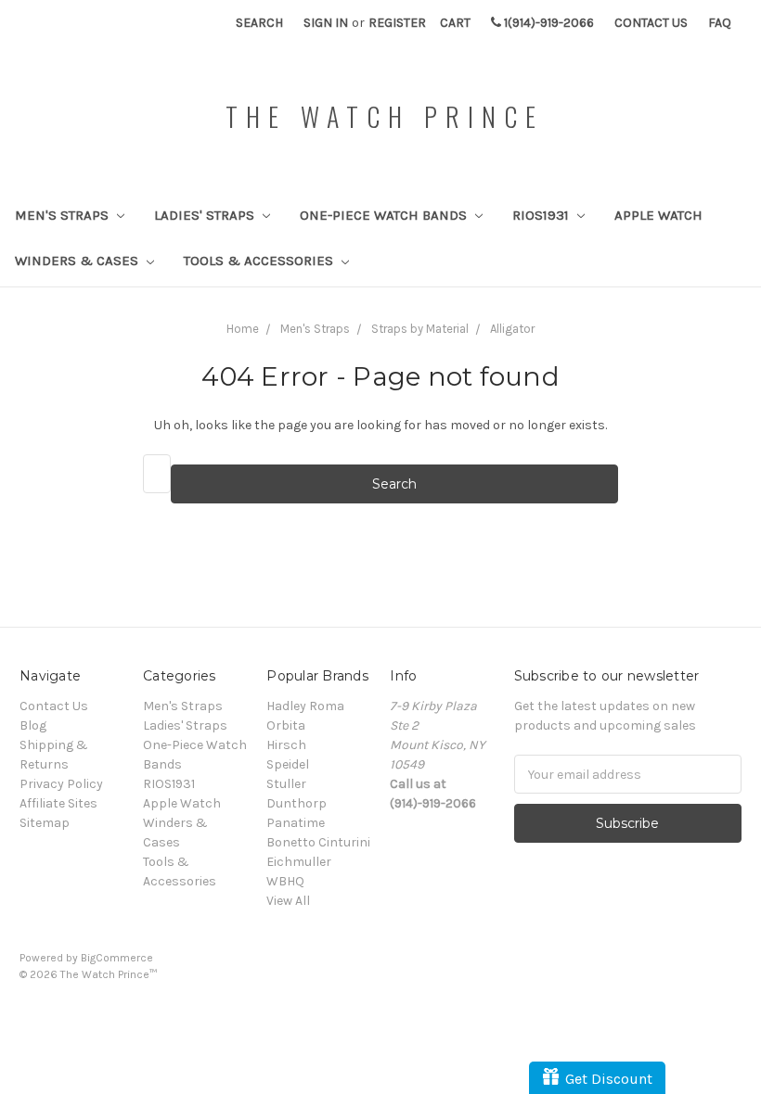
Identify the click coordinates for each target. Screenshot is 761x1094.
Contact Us (651, 23)
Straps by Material (420, 329)
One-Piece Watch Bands (385, 215)
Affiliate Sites (58, 803)
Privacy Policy (61, 784)
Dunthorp (296, 803)
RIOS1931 (542, 215)
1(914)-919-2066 (547, 23)
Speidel (287, 764)
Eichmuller (298, 862)
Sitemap (44, 823)
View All (288, 901)
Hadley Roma (305, 706)
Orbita (285, 725)
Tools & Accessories (260, 260)
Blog (32, 725)
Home (242, 329)
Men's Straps (63, 215)
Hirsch (286, 745)
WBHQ (285, 881)
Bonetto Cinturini (318, 842)
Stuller (286, 784)
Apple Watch (658, 215)
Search (259, 23)
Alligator (512, 329)
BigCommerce (117, 957)
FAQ (719, 23)
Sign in (325, 23)
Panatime (295, 823)
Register (397, 23)
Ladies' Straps (206, 215)
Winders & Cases (78, 260)
